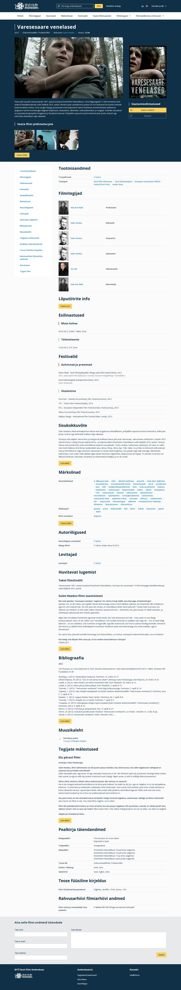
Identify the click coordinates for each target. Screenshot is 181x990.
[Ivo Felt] (64, 269)
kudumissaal (114, 490)
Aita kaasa (25, 265)
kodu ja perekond (147, 487)
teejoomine (105, 501)
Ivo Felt (74, 269)
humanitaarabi (139, 484)
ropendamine (114, 495)
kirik (104, 487)
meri (98, 492)
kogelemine (101, 490)
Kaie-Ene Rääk (77, 207)
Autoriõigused (26, 207)
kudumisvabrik (128, 490)
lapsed (148, 490)
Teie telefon (20, 953)
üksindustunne (111, 504)
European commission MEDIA (148, 181)
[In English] (147, 6)
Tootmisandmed (28, 171)
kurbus (140, 490)
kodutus (161, 487)
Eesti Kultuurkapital (123, 181)
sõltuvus (144, 498)
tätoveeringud (119, 501)
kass (98, 487)
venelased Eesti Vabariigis (150, 501)
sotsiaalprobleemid (130, 495)
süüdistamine (156, 498)
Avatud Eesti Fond (102, 184)
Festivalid (82, 15)
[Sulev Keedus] (64, 223)
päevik (161, 508)
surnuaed (133, 498)
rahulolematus (146, 492)
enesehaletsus (102, 484)
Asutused (51, 15)
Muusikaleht (25, 232)
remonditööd (99, 495)
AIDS (113, 481)
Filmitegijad (35, 15)
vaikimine (132, 501)
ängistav (97, 516)
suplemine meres (119, 498)
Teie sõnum (76, 929)
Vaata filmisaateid (102, 15)
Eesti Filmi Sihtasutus (103, 181)
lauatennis (151, 508)
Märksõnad (66, 15)
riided (98, 511)
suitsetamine (147, 495)
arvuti (105, 508)
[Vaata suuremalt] (69, 67)
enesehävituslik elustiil (120, 484)
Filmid (20, 15)
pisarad (97, 508)
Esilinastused (26, 183)
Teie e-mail (20, 941)
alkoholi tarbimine (126, 481)
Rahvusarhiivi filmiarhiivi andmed (31, 257)
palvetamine (132, 492)
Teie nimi (19, 929)
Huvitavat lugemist (29, 219)
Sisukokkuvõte (26, 195)
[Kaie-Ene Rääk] (64, 208)
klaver (132, 508)
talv (95, 501)
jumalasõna (161, 484)
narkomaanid (108, 492)
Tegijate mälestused (29, 238)
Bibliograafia (26, 226)
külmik (141, 508)
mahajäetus (159, 490)
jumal (150, 484)
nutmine (120, 492)
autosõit (140, 481)
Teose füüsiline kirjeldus (31, 250)
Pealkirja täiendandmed (31, 244)
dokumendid (116, 508)
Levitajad (24, 213)
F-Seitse (97, 177)
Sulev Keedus (68, 32)
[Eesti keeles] (142, 6)
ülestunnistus (126, 504)
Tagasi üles (25, 271)
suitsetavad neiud (101, 498)
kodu (135, 487)
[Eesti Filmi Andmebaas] (26, 6)
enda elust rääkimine (156, 481)
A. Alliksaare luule (101, 481)
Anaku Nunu (117, 184)
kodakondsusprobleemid (119, 487)
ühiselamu (98, 504)
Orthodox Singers (78, 741)
